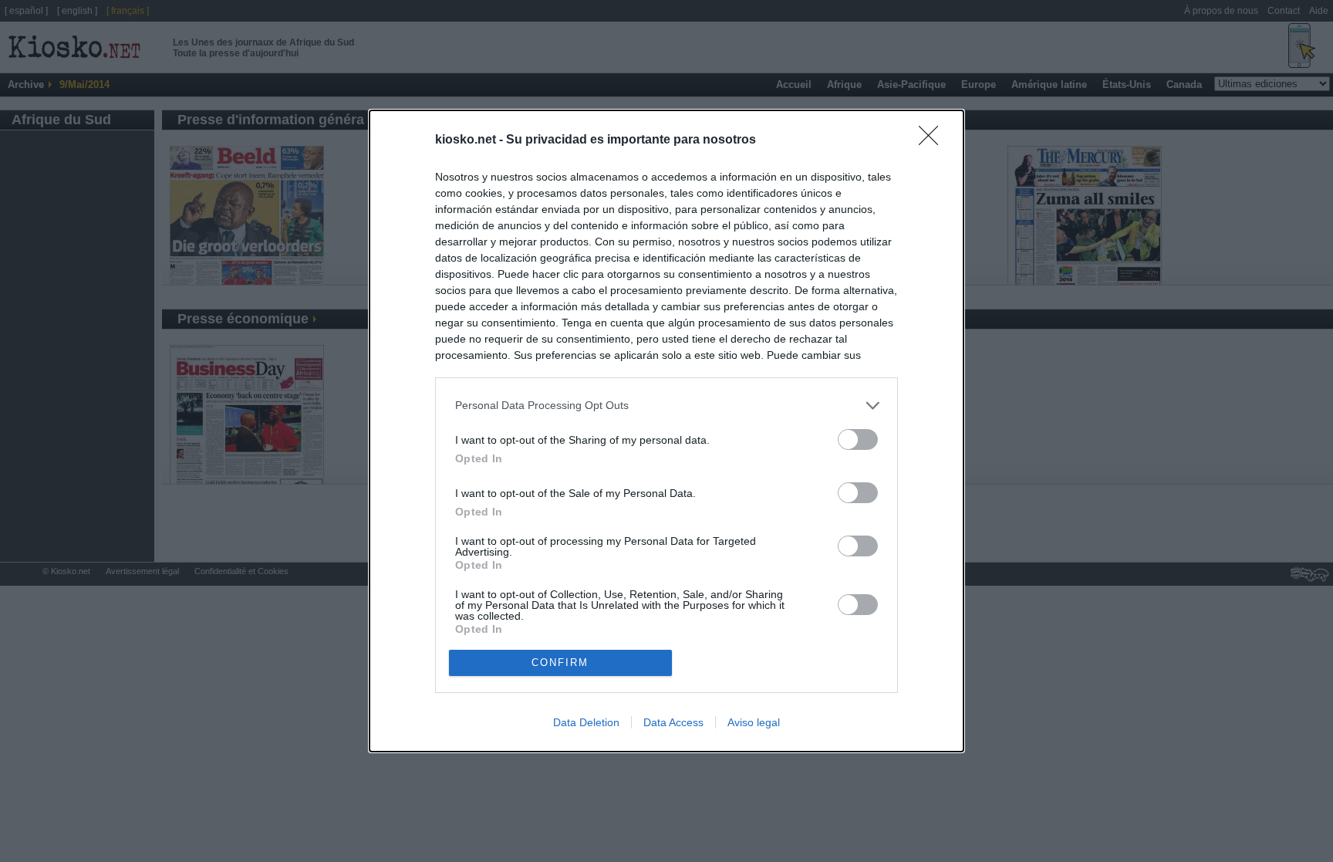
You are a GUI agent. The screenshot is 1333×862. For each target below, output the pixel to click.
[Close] (933, 140)
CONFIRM (560, 662)
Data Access (673, 722)
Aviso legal (753, 722)
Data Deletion (586, 722)
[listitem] (666, 405)
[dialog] (666, 431)
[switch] (858, 439)
